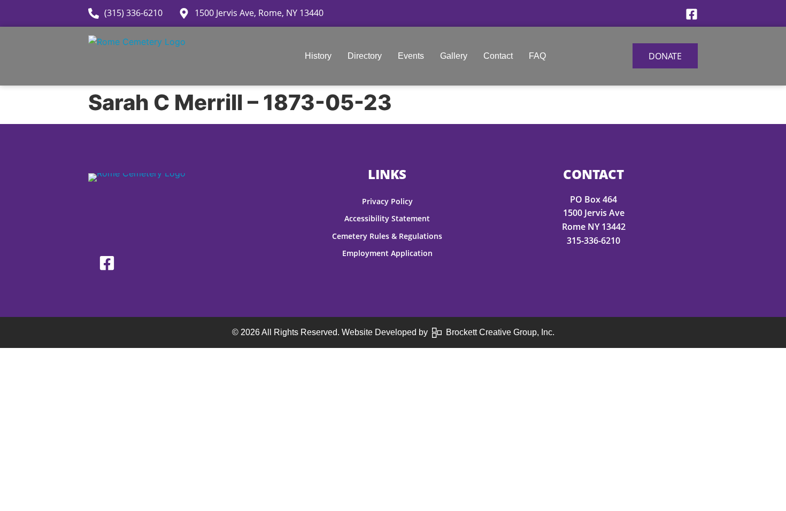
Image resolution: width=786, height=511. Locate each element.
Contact (498, 55)
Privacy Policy (387, 201)
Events (411, 55)
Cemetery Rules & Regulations (387, 236)
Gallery (453, 55)
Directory (365, 55)
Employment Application (387, 253)
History (318, 55)
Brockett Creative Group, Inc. (498, 332)
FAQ (537, 55)
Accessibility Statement (387, 218)
